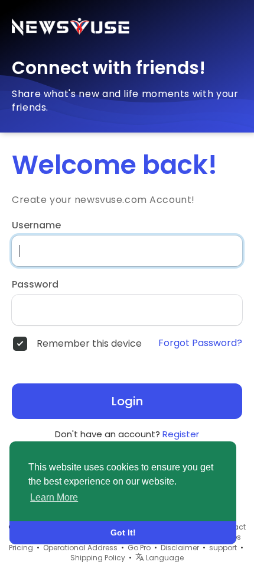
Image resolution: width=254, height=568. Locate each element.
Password (35, 284)
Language (164, 558)
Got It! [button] (123, 532)
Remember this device (89, 343)
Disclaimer (180, 548)
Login (127, 401)
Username (36, 225)
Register (180, 434)
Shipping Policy (97, 558)
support (223, 548)
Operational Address (80, 548)
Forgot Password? (200, 343)
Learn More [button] (54, 497)
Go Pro (139, 548)
